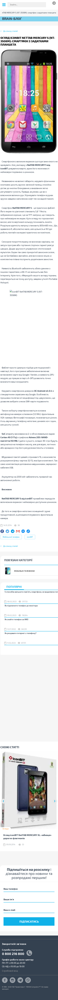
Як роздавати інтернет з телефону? (20, 633)
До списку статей (10, 31)
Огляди (6, 829)
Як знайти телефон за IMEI (16, 619)
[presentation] (3, 801)
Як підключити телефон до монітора (21, 606)
